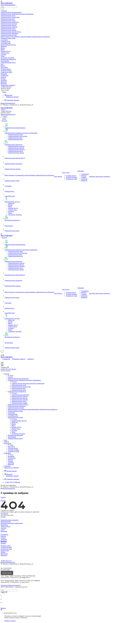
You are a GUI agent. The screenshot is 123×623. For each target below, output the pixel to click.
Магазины (4, 555)
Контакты (4, 541)
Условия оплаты (6, 545)
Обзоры (3, 552)
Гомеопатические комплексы (20, 395)
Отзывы (3, 538)
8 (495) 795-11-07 (6, 87)
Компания (11, 456)
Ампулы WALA (5, 526)
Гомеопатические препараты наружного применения (28, 383)
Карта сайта (4, 554)
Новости (3, 536)
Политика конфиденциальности (10, 585)
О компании (4, 534)
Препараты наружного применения (12, 523)
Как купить (11, 446)
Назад (11, 375)
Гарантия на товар (6, 549)
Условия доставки (6, 547)
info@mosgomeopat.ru (8, 103)
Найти (3, 592)
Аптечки (3, 528)
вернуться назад (8, 515)
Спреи (3, 529)
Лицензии (4, 539)
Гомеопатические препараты (9, 520)
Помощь (3, 543)
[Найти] (2, 9)
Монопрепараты (6, 521)
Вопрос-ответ (5, 550)
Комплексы (4, 525)
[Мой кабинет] (1, 353)
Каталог (10, 377)
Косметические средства (19, 420)
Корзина (3, 608)
